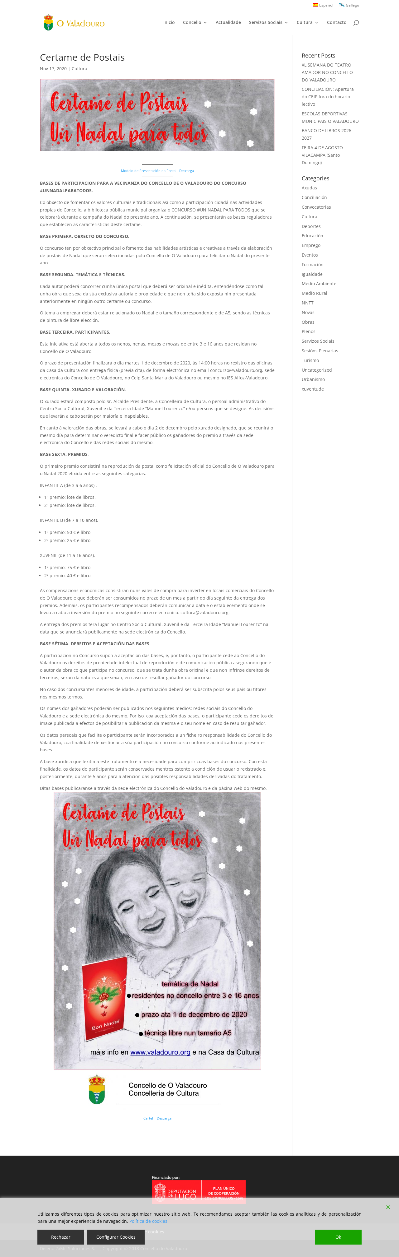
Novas (308, 312)
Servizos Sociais (265, 22)
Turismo (310, 360)
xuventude (313, 389)
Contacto (337, 22)
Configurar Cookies (116, 1237)
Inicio (169, 22)
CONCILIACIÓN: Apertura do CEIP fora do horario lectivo (328, 96)
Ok (338, 1237)
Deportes (311, 226)
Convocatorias (316, 207)
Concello (192, 22)
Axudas (309, 188)
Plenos (308, 331)
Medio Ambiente (319, 283)
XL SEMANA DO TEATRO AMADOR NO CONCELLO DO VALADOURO (327, 72)
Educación (312, 236)
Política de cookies (148, 1221)
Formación (313, 264)
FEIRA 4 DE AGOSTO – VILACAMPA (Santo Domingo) (324, 155)
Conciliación (314, 197)
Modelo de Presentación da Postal (148, 170)
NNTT (308, 303)
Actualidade (228, 22)
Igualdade (312, 274)
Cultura (305, 22)
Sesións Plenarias (320, 351)
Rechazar (60, 1237)
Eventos (310, 255)
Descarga (186, 170)
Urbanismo (313, 379)
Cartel (148, 1118)
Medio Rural (314, 293)
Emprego (311, 245)
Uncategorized (317, 370)
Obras (308, 322)
